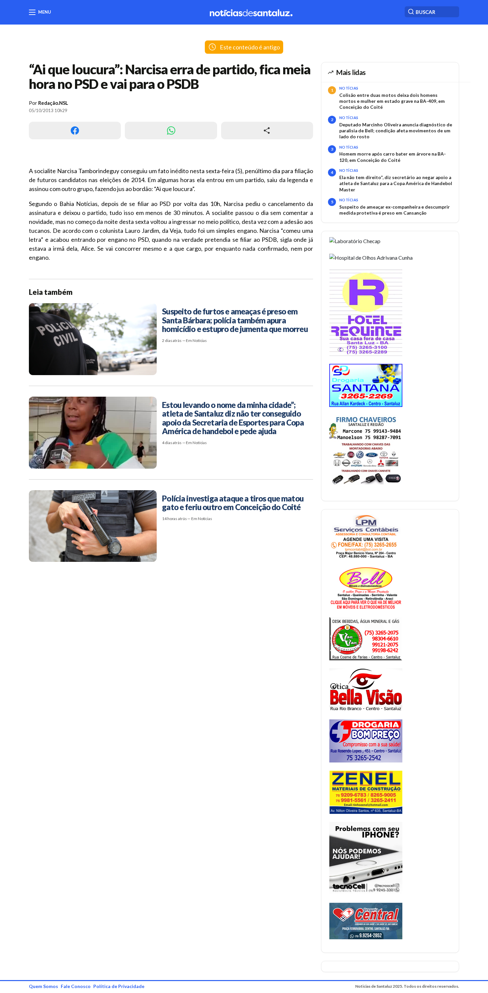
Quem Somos (43, 986)
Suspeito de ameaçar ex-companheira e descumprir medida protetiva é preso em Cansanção (394, 210)
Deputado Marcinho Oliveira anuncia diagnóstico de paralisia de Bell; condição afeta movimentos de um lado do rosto (395, 131)
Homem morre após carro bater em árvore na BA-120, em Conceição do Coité (392, 157)
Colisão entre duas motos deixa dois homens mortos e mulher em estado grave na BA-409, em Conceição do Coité (392, 101)
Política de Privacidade (118, 986)
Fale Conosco (76, 986)
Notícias (349, 88)
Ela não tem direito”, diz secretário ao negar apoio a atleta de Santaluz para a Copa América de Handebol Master (395, 183)
